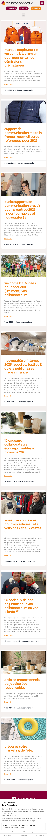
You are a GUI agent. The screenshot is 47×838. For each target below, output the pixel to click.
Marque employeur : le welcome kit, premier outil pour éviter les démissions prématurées (21, 57)
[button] (42, 3)
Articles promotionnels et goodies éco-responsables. (21, 683)
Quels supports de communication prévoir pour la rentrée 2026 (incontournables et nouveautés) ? (22, 209)
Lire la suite (8, 84)
